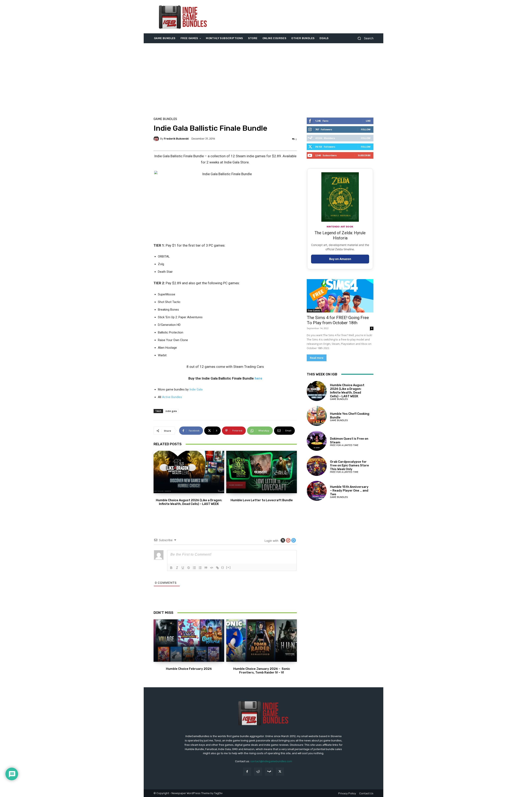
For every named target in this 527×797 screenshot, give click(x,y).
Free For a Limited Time (344, 445)
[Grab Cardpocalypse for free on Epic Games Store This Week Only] (317, 466)
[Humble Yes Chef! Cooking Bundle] (317, 416)
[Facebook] (247, 772)
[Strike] (188, 567)
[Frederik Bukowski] (157, 138)
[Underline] (183, 567)
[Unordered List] (200, 567)
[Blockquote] (206, 567)
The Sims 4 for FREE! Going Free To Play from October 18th (338, 320)
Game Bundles (165, 119)
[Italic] (177, 567)
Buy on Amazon (340, 259)
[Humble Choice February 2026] (189, 640)
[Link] (217, 567)
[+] (228, 567)
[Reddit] (258, 772)
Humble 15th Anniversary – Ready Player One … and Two (349, 490)
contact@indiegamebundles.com (271, 761)
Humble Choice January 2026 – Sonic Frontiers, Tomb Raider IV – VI (261, 670)
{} (222, 567)
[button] (363, 38)
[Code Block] (212, 567)
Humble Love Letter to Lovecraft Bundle (262, 500)
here (258, 378)
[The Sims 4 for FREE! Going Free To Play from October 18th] (340, 295)
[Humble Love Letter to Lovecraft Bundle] (261, 472)
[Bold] (171, 567)
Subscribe (364, 155)
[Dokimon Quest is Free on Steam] (317, 441)
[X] (280, 772)
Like (368, 120)
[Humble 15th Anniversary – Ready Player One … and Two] (317, 491)
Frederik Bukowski (176, 138)
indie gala (171, 410)
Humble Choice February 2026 (189, 669)
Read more (316, 357)
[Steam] (269, 772)
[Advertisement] (298, 16)
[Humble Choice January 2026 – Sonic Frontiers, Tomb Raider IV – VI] (261, 640)
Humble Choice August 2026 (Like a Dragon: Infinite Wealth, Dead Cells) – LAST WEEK (189, 502)
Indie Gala (196, 389)
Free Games (314, 310)
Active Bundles (172, 397)
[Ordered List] (194, 567)
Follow (366, 129)
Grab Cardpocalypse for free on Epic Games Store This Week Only (349, 465)
